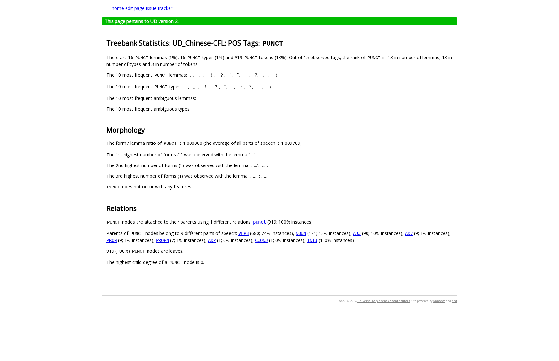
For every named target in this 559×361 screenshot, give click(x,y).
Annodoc (439, 301)
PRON (111, 240)
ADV (409, 233)
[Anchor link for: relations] (140, 208)
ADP (212, 240)
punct (259, 222)
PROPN (162, 240)
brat (454, 301)
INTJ (312, 240)
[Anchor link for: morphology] (148, 129)
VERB (243, 233)
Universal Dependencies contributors (383, 301)
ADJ (357, 233)
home (118, 8)
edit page (135, 8)
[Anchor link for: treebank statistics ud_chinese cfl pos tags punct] (287, 42)
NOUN (301, 233)
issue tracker (159, 8)
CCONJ (261, 240)
